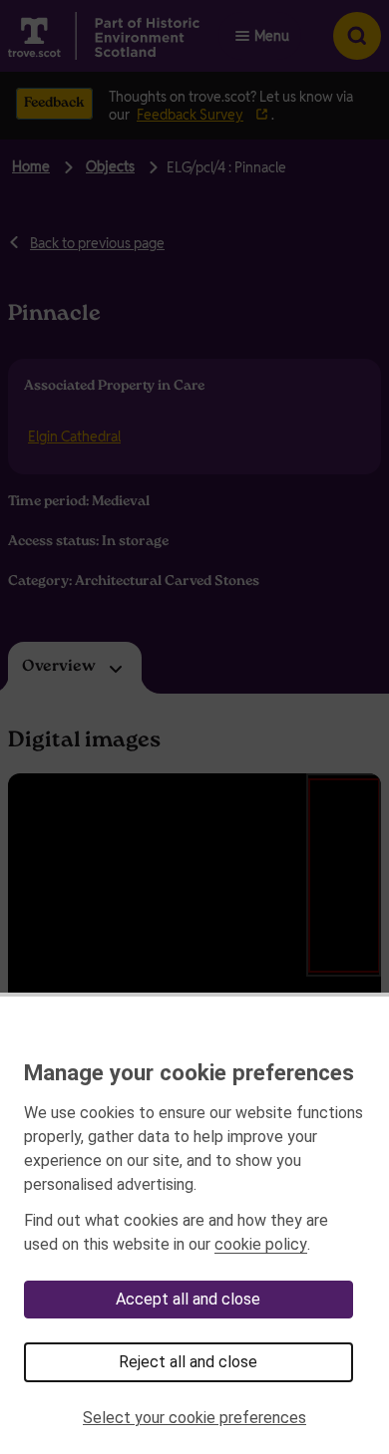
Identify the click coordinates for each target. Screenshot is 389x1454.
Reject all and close (188, 1361)
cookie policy (260, 1244)
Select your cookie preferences (194, 1417)
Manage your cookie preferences (189, 1072)
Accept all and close (188, 1299)
